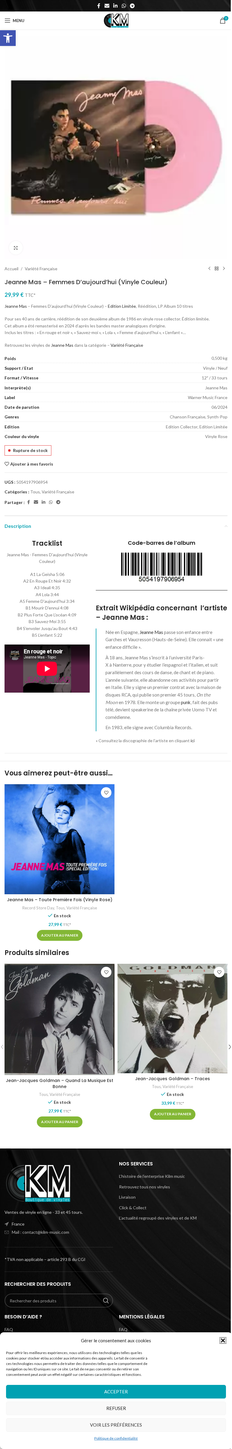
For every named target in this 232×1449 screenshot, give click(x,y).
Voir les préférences (116, 1425)
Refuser (116, 1408)
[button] (8, 38)
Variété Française (41, 268)
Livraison (127, 1197)
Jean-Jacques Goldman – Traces (172, 1079)
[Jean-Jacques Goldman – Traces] (172, 1018)
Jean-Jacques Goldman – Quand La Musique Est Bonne (59, 1083)
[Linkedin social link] (115, 5)
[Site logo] (115, 20)
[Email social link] (106, 5)
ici (193, 740)
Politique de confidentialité (116, 1438)
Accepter (116, 1391)
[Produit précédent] (209, 268)
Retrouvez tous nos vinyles (144, 1186)
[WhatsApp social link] (124, 5)
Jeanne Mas (16, 306)
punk (186, 702)
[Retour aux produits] (216, 268)
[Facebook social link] (98, 5)
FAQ (9, 1329)
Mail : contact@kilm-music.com (40, 1232)
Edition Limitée (122, 306)
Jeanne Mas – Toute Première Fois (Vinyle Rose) (59, 900)
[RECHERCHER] (106, 1301)
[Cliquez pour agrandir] (16, 248)
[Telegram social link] (132, 5)
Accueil (11, 268)
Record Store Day (38, 907)
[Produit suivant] (223, 268)
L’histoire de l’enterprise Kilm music (152, 1176)
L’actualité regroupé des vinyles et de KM (158, 1217)
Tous (35, 491)
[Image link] (38, 1182)
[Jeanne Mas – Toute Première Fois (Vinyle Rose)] (59, 839)
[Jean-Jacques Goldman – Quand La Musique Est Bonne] (59, 1019)
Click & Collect (133, 1207)
